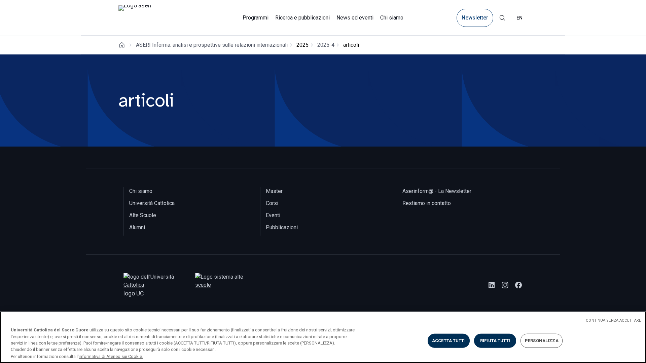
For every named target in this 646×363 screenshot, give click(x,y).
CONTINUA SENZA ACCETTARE (613, 320)
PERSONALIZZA (542, 340)
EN (519, 18)
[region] (323, 337)
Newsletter (475, 17)
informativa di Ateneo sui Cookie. (111, 356)
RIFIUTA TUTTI (495, 340)
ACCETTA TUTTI (449, 340)
